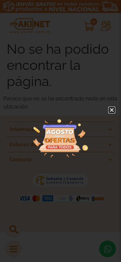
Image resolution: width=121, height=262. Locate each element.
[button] (111, 110)
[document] (60, 131)
